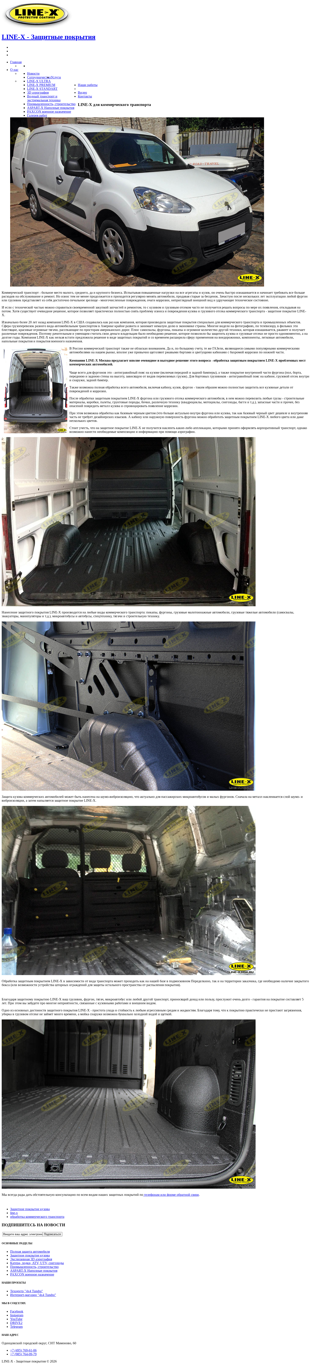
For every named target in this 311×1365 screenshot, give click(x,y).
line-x (14, 1213)
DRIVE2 (16, 1323)
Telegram (16, 1326)
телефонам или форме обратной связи (171, 1194)
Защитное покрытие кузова (30, 1209)
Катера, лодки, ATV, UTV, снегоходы (37, 1263)
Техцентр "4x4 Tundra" (26, 1291)
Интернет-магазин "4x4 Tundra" (33, 1295)
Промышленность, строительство (34, 1267)
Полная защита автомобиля (30, 1251)
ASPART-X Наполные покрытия (33, 1270)
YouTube (16, 1319)
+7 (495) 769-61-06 (23, 1350)
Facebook (16, 1311)
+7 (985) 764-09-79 (23, 1354)
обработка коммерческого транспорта (37, 1216)
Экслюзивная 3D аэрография (31, 1259)
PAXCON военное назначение (32, 1274)
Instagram (16, 1315)
